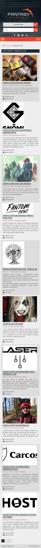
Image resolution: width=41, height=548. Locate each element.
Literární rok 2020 (9, 96)
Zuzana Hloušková (26, 85)
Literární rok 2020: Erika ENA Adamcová (16, 425)
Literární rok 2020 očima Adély (13, 324)
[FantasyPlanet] (20, 19)
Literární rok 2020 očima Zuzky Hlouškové (17, 83)
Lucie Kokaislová (26, 186)
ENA (22, 428)
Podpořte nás (10, 546)
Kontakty (4, 546)
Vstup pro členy (18, 24)
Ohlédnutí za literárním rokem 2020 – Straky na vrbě (20, 269)
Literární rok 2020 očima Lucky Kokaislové (17, 184)
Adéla (22, 326)
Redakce (23, 135)
